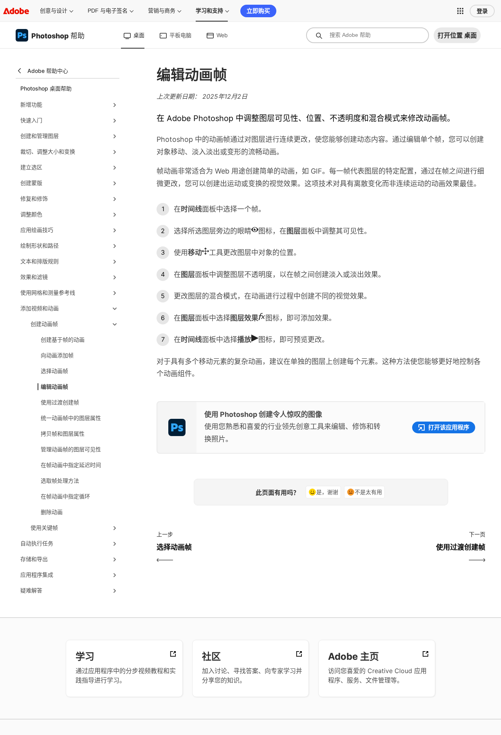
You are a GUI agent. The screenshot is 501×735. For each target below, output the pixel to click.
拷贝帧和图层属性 (63, 433)
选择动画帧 (54, 371)
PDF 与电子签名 (108, 10)
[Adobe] (16, 11)
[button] (460, 11)
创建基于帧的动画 (63, 339)
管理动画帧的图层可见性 (71, 449)
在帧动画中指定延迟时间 (71, 465)
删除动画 (52, 512)
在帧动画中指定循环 (65, 496)
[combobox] (367, 35)
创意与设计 (53, 10)
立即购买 (258, 10)
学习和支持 (209, 10)
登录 (482, 11)
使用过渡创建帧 (60, 402)
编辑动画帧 (54, 386)
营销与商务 (161, 10)
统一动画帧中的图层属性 (71, 418)
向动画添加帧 (57, 355)
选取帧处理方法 (60, 480)
